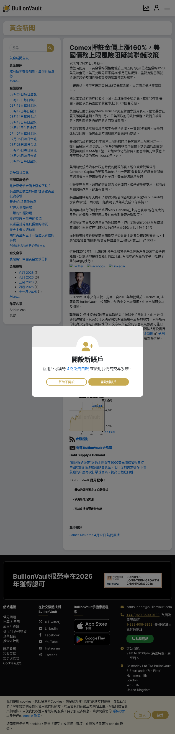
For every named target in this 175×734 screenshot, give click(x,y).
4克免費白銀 (78, 368)
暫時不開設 (67, 382)
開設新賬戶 (108, 382)
